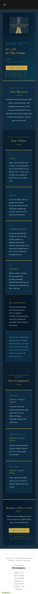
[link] (19, 568)
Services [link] (19, 581)
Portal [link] (19, 589)
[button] (5, 5)
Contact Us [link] (19, 586)
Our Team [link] (19, 584)
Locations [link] (19, 578)
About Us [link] (19, 573)
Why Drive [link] (19, 576)
